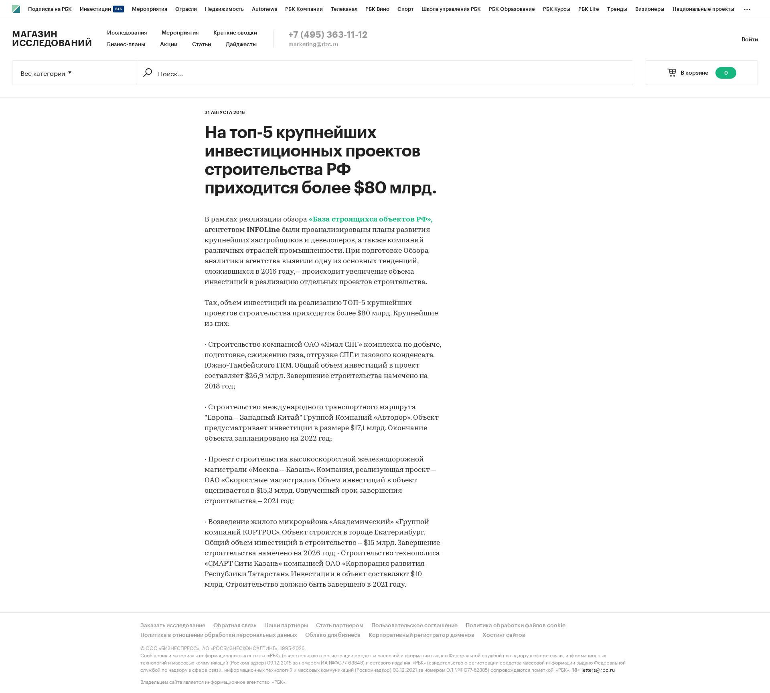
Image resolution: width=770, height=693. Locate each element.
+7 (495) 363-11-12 (327, 34)
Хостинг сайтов (503, 635)
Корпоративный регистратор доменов (421, 635)
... (747, 8)
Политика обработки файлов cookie (515, 625)
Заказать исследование (172, 625)
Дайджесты (241, 44)
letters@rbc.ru (598, 669)
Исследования (127, 33)
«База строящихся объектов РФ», (371, 220)
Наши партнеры (286, 625)
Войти (750, 40)
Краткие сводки (235, 33)
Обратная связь (234, 625)
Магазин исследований (52, 39)
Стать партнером (339, 625)
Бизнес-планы (126, 44)
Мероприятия (180, 33)
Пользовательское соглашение (414, 625)
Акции (168, 44)
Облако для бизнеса (333, 635)
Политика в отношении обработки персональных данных (218, 635)
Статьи (201, 44)
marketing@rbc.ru (313, 44)
